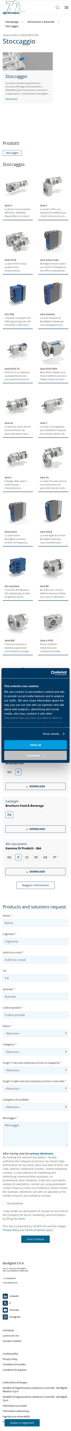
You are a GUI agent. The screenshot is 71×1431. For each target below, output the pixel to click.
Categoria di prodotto (16, 1099)
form (22, 1218)
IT (18, 772)
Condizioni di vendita (14, 1364)
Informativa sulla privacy (16, 1411)
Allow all (35, 744)
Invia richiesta (35, 1239)
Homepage (12, 21)
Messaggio (10, 1118)
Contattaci (8, 1330)
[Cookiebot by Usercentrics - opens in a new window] (51, 673)
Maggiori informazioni (35, 885)
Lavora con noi (11, 1335)
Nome (7, 915)
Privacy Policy (11, 1230)
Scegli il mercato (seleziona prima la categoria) (32, 1063)
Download (37, 786)
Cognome (9, 934)
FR (36, 857)
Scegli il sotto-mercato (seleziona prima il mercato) (34, 1081)
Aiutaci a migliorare (22, 1422)
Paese (7, 1026)
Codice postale (13, 1007)
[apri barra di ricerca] (57, 7)
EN (9, 772)
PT (55, 857)
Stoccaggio (11, 26)
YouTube (14, 1310)
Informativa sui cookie (15, 1405)
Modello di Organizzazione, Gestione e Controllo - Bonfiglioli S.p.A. (35, 1398)
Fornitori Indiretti (12, 1341)
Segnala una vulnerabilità (16, 1416)
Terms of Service (35, 1230)
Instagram (14, 1316)
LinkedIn (14, 1296)
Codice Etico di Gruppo (15, 1382)
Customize (33, 755)
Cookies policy (10, 1353)
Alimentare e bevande (41, 21)
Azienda (9, 989)
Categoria (10, 1044)
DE (45, 857)
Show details (51, 733)
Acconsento (14, 1203)
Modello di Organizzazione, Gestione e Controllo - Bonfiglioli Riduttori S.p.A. (35, 1389)
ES (27, 857)
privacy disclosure (41, 1153)
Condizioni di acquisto (15, 1369)
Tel (4, 971)
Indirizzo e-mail (13, 952)
